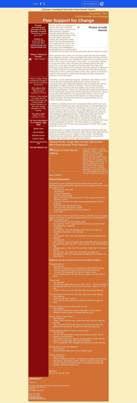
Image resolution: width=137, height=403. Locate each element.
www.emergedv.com (38, 47)
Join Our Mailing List (38, 147)
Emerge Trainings (38, 138)
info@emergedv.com (38, 45)
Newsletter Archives (38, 135)
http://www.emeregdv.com (37, 398)
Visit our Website (38, 132)
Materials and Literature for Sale (38, 142)
